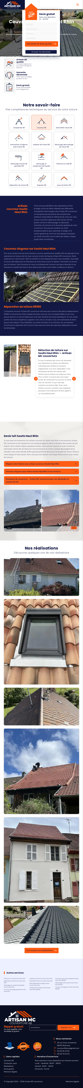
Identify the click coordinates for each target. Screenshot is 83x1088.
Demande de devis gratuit (39, 43)
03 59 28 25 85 (63, 1051)
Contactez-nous (10, 1063)
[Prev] (36, 379)
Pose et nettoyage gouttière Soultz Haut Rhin (15, 990)
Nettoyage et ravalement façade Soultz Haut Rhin (14, 986)
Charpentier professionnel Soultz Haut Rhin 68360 (40, 988)
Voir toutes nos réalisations (39, 950)
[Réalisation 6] (41, 925)
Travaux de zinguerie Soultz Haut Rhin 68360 (67, 988)
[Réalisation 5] (41, 860)
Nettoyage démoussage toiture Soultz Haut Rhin (39, 984)
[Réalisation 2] (41, 641)
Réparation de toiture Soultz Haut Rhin (14, 982)
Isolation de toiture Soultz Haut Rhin (41, 978)
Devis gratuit (9, 1069)
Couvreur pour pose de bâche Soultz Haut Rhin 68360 (67, 979)
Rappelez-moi (66, 1027)
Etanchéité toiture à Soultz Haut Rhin (41, 981)
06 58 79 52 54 (63, 1054)
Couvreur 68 (9, 1060)
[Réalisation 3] (41, 706)
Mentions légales (10, 1072)
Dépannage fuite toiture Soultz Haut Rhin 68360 (66, 983)
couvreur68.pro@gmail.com (68, 1048)
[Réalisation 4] (41, 771)
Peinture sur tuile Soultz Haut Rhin (14, 978)
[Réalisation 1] (41, 577)
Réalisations (9, 1066)
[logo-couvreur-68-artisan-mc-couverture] (12, 5)
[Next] (74, 379)
